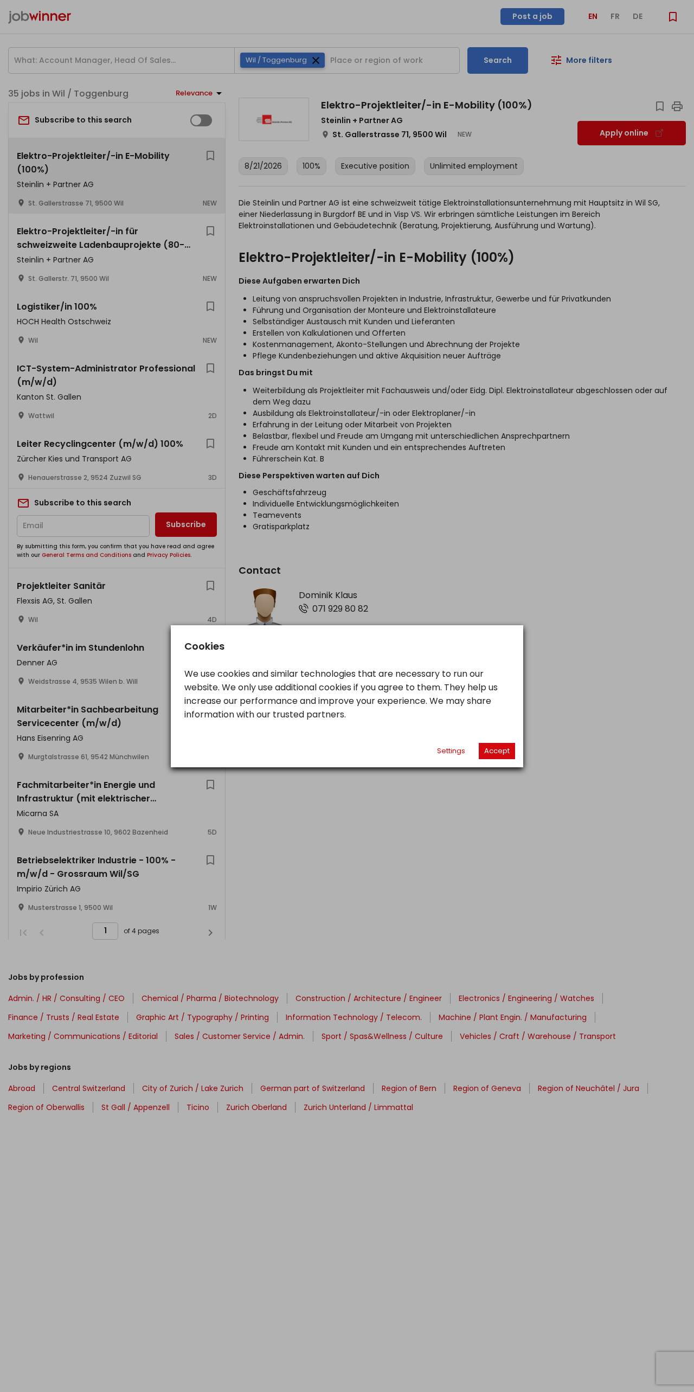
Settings (451, 751)
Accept (497, 751)
